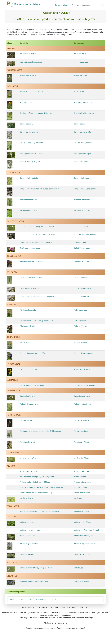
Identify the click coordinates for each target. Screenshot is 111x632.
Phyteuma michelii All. (29, 200)
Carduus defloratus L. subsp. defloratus (36, 113)
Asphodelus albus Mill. (29, 75)
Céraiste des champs (82, 226)
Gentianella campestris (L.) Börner (33, 353)
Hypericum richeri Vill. (29, 369)
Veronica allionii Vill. (28, 442)
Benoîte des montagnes (83, 535)
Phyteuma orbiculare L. (29, 210)
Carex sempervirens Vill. (29, 288)
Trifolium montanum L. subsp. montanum (36, 321)
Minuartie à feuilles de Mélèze (86, 234)
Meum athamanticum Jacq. (31, 62)
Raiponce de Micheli (82, 200)
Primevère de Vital (81, 511)
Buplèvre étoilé (80, 54)
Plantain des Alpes (81, 420)
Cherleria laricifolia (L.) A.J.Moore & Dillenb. (37, 234)
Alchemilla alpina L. (27, 522)
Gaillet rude (78, 568)
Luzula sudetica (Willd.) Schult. (32, 385)
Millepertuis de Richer (82, 369)
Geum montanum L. (28, 535)
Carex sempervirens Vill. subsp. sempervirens (38, 296)
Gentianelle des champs (83, 353)
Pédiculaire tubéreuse (82, 404)
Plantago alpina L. (27, 420)
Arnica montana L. (27, 102)
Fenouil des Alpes (81, 62)
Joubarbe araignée (81, 261)
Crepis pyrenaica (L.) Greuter (31, 143)
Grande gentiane (80, 342)
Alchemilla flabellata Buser (30, 530)
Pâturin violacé (80, 477)
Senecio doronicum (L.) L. (30, 162)
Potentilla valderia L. (28, 554)
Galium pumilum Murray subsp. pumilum (36, 568)
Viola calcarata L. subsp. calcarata (34, 581)
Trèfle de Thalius (80, 326)
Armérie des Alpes (81, 458)
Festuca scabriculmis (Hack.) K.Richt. (35, 482)
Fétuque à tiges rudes (82, 482)
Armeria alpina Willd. (28, 458)
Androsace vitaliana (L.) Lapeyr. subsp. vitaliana (39, 511)
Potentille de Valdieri (82, 554)
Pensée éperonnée (81, 581)
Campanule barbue (81, 178)
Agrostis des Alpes (81, 471)
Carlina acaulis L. (26, 124)
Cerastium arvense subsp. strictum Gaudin (37, 226)
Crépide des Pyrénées (83, 143)
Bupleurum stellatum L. (29, 54)
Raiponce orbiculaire (82, 210)
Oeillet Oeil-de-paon (82, 248)
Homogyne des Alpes (82, 154)
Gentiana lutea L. (26, 342)
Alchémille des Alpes (82, 522)
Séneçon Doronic (81, 162)
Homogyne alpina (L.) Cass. (31, 154)
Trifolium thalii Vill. (27, 326)
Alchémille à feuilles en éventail (86, 530)
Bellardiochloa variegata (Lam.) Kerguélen (37, 477)
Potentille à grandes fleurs (84, 543)
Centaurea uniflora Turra (30, 132)
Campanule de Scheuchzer (84, 189)
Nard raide (78, 498)
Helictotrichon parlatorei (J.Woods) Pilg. (36, 493)
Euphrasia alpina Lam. (29, 396)
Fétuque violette (80, 487)
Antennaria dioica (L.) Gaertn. (32, 91)
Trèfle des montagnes (82, 321)
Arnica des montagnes (83, 102)
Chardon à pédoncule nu (84, 113)
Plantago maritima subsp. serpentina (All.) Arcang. (40, 431)
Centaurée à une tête (82, 132)
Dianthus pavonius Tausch (30, 248)
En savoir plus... (62, 5)
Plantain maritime (81, 431)
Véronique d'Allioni (81, 442)
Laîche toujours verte (82, 288)
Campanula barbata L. (29, 178)
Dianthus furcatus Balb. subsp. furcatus (36, 242)
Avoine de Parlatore (82, 493)
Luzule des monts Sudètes (84, 385)
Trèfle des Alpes (80, 310)
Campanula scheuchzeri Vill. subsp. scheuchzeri (39, 189)
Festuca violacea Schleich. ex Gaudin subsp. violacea (41, 487)
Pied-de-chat (79, 91)
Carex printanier (80, 277)
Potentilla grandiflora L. (29, 543)
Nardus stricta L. (26, 498)
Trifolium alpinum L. (28, 310)
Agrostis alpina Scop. (28, 471)
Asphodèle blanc (80, 75)
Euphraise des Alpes (82, 396)
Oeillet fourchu (80, 242)
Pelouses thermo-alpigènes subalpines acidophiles (33, 599)
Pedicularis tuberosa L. (29, 404)
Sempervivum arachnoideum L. (32, 261)
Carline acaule (79, 124)
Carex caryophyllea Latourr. (31, 277)
